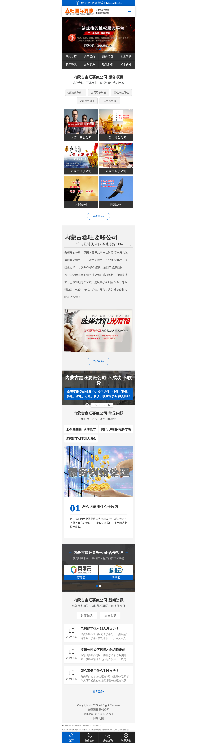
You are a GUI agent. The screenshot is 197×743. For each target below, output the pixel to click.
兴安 (115, 730)
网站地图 (98, 718)
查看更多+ (98, 216)
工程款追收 (110, 100)
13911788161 (102, 405)
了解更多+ (98, 361)
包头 (76, 730)
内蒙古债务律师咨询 (76, 92)
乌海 (80, 730)
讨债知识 (87, 615)
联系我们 (107, 64)
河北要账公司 (87, 725)
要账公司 (68, 725)
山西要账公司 (76, 725)
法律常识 (110, 615)
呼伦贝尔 (98, 730)
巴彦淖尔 (105, 730)
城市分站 (125, 64)
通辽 (87, 730)
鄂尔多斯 (92, 730)
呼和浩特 (72, 730)
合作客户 (89, 64)
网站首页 (71, 56)
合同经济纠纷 (98, 92)
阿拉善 (126, 730)
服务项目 (107, 56)
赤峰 (83, 730)
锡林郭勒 (121, 730)
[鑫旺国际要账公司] (90, 11)
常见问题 (125, 56)
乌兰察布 (111, 730)
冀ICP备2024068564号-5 (99, 713)
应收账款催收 (121, 92)
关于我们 (89, 56)
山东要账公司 (97, 725)
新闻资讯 (71, 64)
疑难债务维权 (87, 100)
